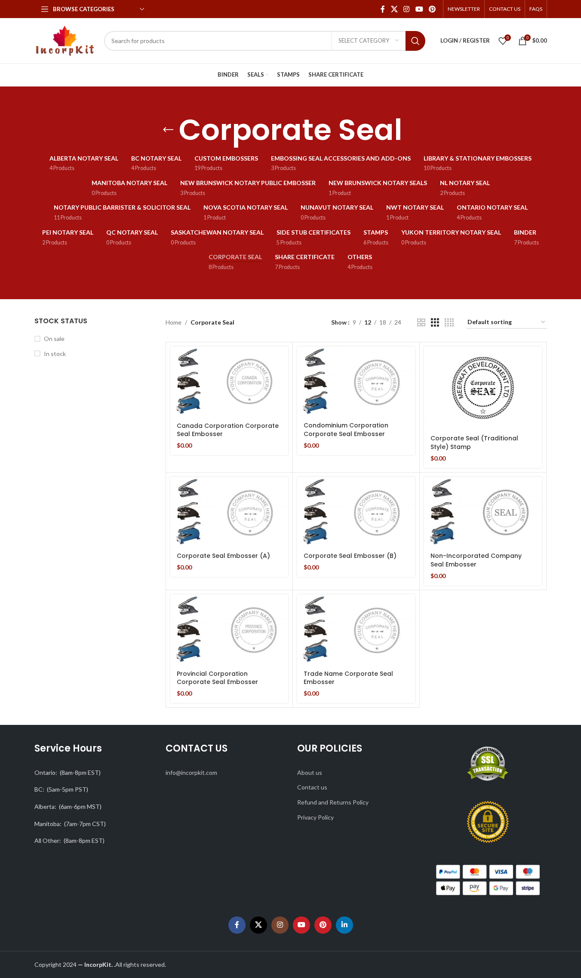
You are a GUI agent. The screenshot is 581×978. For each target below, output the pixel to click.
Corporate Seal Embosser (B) (350, 555)
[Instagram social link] (406, 9)
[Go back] (168, 130)
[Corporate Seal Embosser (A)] (229, 512)
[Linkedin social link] (344, 925)
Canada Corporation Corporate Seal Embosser (228, 430)
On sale (54, 338)
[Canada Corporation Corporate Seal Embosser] (229, 382)
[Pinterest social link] (432, 9)
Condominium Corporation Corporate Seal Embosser (346, 429)
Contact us (312, 787)
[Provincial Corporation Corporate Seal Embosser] (229, 629)
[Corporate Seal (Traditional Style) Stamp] (483, 388)
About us (309, 772)
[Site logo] (65, 39)
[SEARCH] (415, 41)
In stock (55, 353)
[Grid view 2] (421, 322)
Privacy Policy (315, 817)
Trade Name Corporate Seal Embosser (348, 678)
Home (173, 322)
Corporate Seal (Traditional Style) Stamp (474, 442)
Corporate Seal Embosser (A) (223, 555)
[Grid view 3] (435, 322)
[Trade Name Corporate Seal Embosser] (356, 629)
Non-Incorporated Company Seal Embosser (476, 560)
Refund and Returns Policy (333, 802)
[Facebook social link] (383, 9)
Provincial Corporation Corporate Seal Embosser (217, 678)
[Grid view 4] (449, 322)
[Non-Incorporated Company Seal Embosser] (483, 512)
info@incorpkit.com (191, 772)
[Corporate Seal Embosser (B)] (356, 512)
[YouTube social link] (419, 9)
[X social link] (394, 9)
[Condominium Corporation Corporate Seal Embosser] (356, 382)
